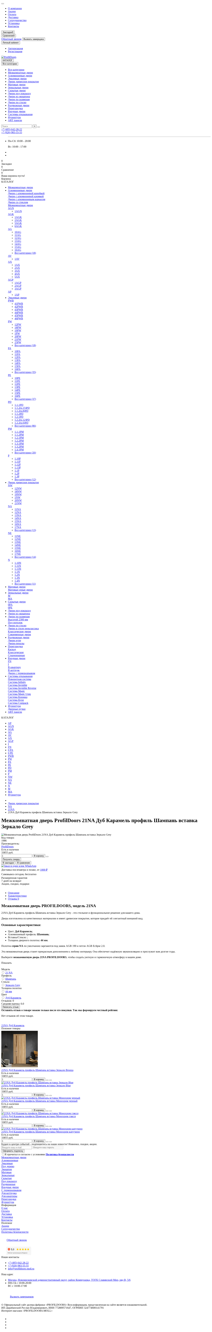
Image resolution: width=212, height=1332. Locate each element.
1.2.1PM (19, 437)
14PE (17, 390)
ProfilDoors (7, 846)
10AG (18, 232)
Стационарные (16, 655)
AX (10, 261)
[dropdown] (2, 3)
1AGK (18, 217)
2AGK (18, 220)
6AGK (18, 226)
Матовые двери (17, 84)
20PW (18, 336)
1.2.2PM (19, 440)
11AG (18, 235)
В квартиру (14, 667)
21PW (18, 339)
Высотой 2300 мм (18, 619)
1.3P (17, 476)
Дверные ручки (17, 709)
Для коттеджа (9, 1193)
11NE (18, 536)
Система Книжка (17, 697)
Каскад (12, 649)
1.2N (17, 574)
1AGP (18, 282)
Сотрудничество (17, 20)
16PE (17, 396)
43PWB (19, 309)
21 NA (9, 972)
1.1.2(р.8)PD (21, 411)
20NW (18, 500)
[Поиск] (38, 127)
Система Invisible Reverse (22, 688)
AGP (10, 279)
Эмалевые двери (17, 78)
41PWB (19, 303)
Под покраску (9, 1181)
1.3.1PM (19, 443)
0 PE (10, 753)
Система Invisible (17, 685)
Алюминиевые (9, 1160)
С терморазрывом (11, 1190)
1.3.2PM (19, 446)
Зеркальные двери (18, 87)
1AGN (18, 211)
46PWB (19, 318)
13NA (18, 515)
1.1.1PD (19, 405)
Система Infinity (17, 682)
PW (10, 321)
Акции (12, 11)
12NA (18, 512)
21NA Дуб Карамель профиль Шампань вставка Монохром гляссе (38, 1116)
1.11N (18, 565)
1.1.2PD (19, 413)
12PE (17, 384)
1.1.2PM (19, 434)
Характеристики (17, 895)
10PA (18, 351)
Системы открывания (20, 114)
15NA (18, 521)
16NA (18, 524)
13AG (18, 241)
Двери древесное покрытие (23, 81)
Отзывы (13, 898)
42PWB (19, 306)
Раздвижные (8, 1184)
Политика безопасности (14, 1231)
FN (9, 661)
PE (9, 375)
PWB (11, 300)
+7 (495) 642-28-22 (11, 129)
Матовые (6, 1172)
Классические (16, 652)
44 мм (8, 991)
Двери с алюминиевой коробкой (26, 193)
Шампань (10, 978)
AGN (11, 208)
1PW (17, 333)
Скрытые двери (17, 90)
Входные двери (16, 111)
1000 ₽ (44, 869)
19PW (18, 330)
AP (9, 291)
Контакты (13, 26)
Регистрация (15, 51)
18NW (18, 491)
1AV (17, 258)
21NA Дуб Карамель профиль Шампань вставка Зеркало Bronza (37, 1070)
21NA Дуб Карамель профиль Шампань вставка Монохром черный (39, 1101)
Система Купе (16, 700)
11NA (18, 509)
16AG (18, 250)
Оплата (12, 14)
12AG (18, 238)
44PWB (19, 312)
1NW (17, 497)
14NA (18, 518)
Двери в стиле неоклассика (23, 628)
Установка (14, 23)
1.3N (17, 577)
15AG (18, 247)
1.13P (18, 467)
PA (9, 348)
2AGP (18, 285)
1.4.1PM (19, 449)
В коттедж (14, 670)
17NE (18, 554)
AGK (11, 214)
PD (9, 402)
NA (10, 506)
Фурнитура (14, 117)
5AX (17, 276)
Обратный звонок (11, 39)
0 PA (10, 750)
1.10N (18, 563)
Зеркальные (8, 1175)
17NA (18, 527)
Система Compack (18, 703)
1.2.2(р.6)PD (21, 422)
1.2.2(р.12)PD (22, 419)
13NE (18, 542)
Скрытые (6, 1178)
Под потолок (15, 622)
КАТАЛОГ (7, 60)
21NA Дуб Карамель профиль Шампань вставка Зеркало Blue (36, 1085)
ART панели (15, 120)
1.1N (17, 571)
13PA (18, 360)
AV (10, 256)
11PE (17, 381)
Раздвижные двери (18, 105)
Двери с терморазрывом (21, 673)
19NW (18, 494)
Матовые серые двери (20, 589)
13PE (17, 387)
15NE (18, 548)
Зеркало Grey (12, 985)
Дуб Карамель (13, 997)
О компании (15, 8)
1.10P (18, 458)
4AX (17, 273)
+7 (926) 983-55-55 (11, 132)
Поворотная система (19, 679)
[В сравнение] (50, 1080)
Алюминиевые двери (20, 75)
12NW (18, 488)
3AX (17, 270)
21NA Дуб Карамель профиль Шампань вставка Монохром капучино (40, 1131)
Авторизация (15, 48)
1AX (17, 264)
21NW (18, 503)
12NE (18, 539)
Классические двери (19, 631)
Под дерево (7, 1166)
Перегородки (15, 108)
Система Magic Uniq (19, 694)
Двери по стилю (17, 102)
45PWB (19, 315)
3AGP (18, 288)
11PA (17, 354)
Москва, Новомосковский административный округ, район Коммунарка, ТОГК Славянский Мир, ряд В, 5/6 (69, 1280)
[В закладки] (47, 1080)
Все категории (16, 69)
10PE (17, 378)
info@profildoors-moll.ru (21, 1268)
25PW (18, 342)
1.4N (17, 580)
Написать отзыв (11, 1007)
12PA (18, 357)
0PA (10, 604)
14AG (18, 244)
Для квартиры (9, 1196)
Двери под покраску (19, 93)
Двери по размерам (19, 99)
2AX (17, 267)
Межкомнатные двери (20, 72)
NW (10, 485)
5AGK (18, 223)
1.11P (18, 461)
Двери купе (14, 640)
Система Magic (16, 691)
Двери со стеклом (18, 202)
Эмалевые (7, 1163)
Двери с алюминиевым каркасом (26, 199)
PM (10, 428)
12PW (18, 324)
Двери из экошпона (19, 96)
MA (10, 598)
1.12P (18, 464)
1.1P (17, 470)
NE (10, 533)
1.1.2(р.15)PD (22, 408)
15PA (18, 366)
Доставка (13, 17)
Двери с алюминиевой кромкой (26, 196)
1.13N (18, 568)
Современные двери (19, 634)
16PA (18, 369)
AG (10, 229)
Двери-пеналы (16, 643)
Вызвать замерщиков (22, 1296)
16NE (18, 551)
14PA (18, 363)
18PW (18, 327)
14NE (18, 545)
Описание (13, 892)
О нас (4, 1208)
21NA (11, 809)
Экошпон (6, 1169)
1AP (17, 294)
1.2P (17, 473)
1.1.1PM (19, 431)
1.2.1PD (19, 416)
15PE (17, 393)
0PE (10, 607)
